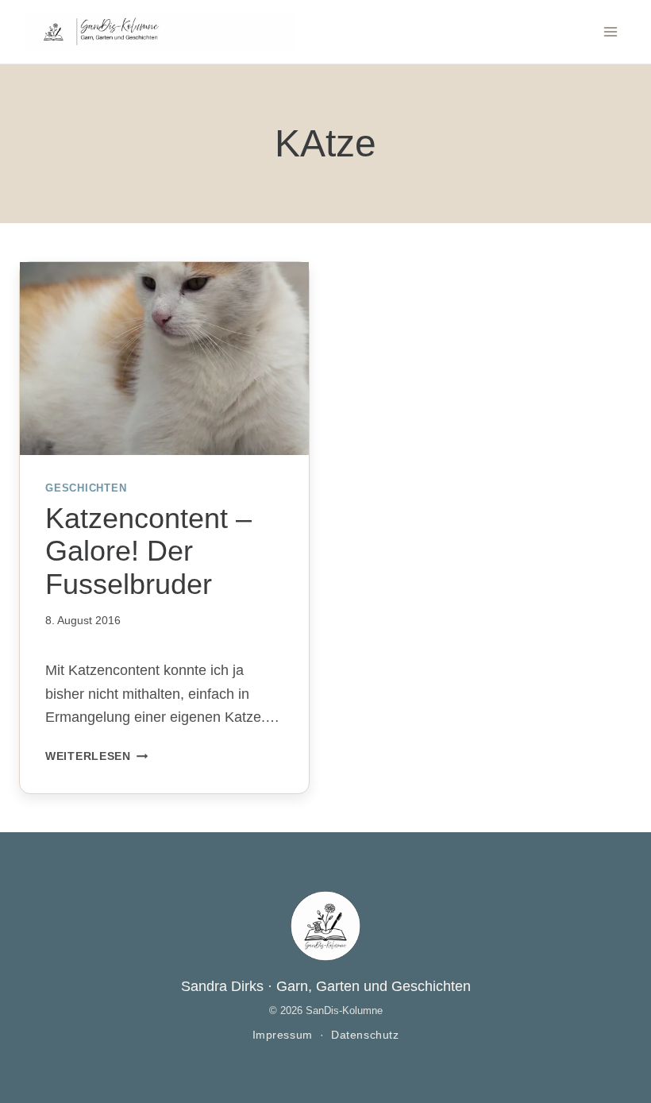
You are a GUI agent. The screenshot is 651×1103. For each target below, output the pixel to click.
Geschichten (85, 488)
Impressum (282, 1035)
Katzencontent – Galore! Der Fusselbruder (148, 551)
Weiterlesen (96, 756)
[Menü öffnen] (610, 31)
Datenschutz (365, 1035)
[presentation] (164, 358)
